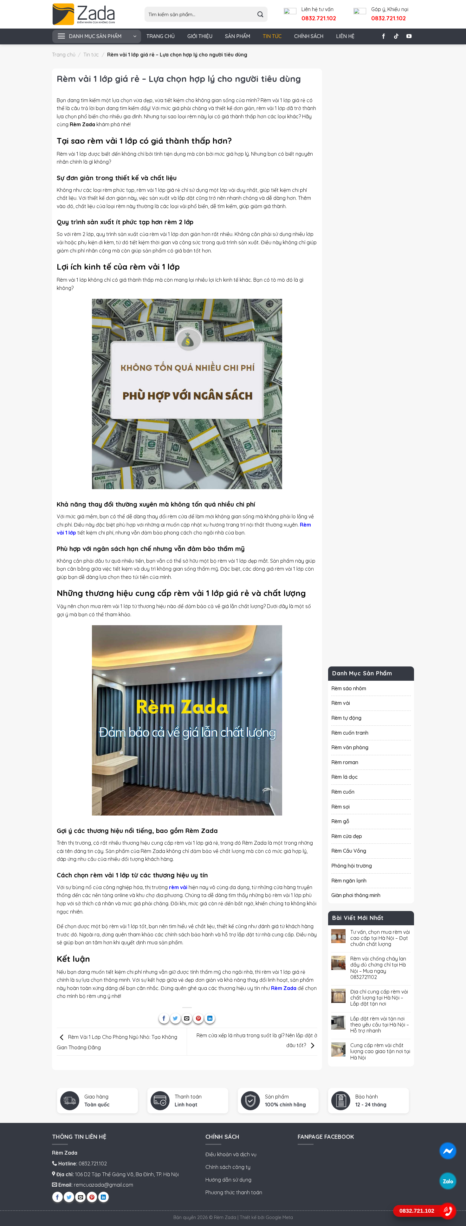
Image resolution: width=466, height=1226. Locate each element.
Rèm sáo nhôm (348, 688)
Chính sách (308, 36)
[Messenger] (448, 1150)
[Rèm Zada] (88, 14)
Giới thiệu (199, 36)
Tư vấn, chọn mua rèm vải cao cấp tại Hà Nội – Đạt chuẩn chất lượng (380, 938)
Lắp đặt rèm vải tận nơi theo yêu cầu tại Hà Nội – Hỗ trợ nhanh (379, 1024)
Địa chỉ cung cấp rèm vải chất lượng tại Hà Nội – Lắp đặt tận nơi (379, 998)
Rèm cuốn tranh (349, 732)
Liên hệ (345, 36)
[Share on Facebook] (164, 1018)
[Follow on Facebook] (383, 36)
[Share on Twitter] (175, 1018)
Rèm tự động (346, 718)
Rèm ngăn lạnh (348, 880)
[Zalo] (448, 1181)
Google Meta (279, 1217)
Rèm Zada (283, 988)
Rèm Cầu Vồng (348, 851)
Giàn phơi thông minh (355, 895)
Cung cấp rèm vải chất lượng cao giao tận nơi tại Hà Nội (380, 1051)
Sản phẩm (237, 36)
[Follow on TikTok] (396, 36)
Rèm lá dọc (344, 777)
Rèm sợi (340, 806)
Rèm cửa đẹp (346, 836)
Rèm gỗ (340, 821)
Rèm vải (340, 703)
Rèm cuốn (342, 792)
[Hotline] (448, 1211)
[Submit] (260, 14)
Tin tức (272, 36)
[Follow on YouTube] (409, 36)
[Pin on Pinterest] (198, 1018)
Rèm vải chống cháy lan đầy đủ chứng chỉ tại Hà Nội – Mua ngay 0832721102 (378, 968)
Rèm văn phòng (349, 747)
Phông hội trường (351, 865)
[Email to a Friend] (187, 1018)
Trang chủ (160, 36)
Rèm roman (344, 762)
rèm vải (178, 887)
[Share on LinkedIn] (209, 1018)
